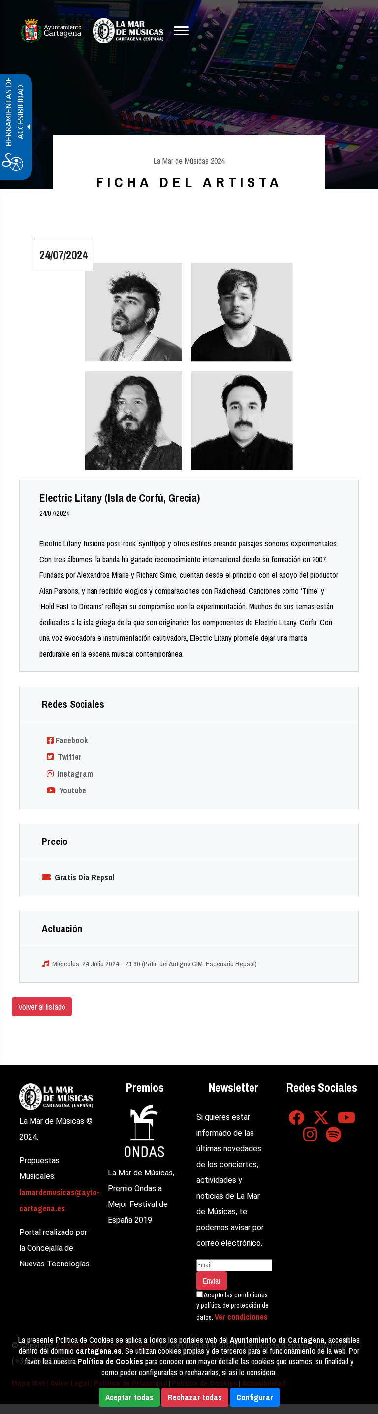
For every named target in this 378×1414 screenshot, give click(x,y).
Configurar (254, 1397)
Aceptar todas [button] (129, 1397)
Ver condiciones (241, 1316)
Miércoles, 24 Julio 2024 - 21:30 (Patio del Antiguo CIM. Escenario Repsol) (154, 964)
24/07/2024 (54, 513)
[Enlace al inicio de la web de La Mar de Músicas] (128, 31)
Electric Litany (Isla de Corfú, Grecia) (119, 497)
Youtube (71, 790)
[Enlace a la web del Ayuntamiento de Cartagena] (51, 31)
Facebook (71, 740)
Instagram (73, 773)
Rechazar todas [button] (195, 1397)
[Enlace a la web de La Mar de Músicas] (56, 1095)
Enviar (211, 1280)
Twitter (68, 757)
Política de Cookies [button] (110, 1361)
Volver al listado (41, 1006)
